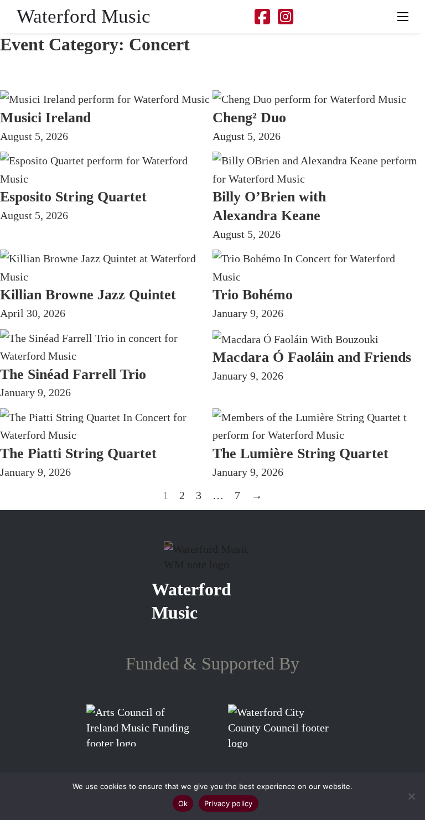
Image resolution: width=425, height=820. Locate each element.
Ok (183, 803)
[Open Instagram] (285, 17)
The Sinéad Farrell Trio (73, 374)
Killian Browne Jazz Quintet (88, 295)
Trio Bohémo (252, 295)
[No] (411, 796)
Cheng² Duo (249, 118)
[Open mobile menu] (402, 16)
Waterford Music (84, 16)
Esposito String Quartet (73, 197)
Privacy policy (228, 803)
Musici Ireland (45, 118)
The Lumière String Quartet (300, 453)
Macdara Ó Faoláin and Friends (311, 357)
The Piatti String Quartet (78, 453)
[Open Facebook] (262, 17)
